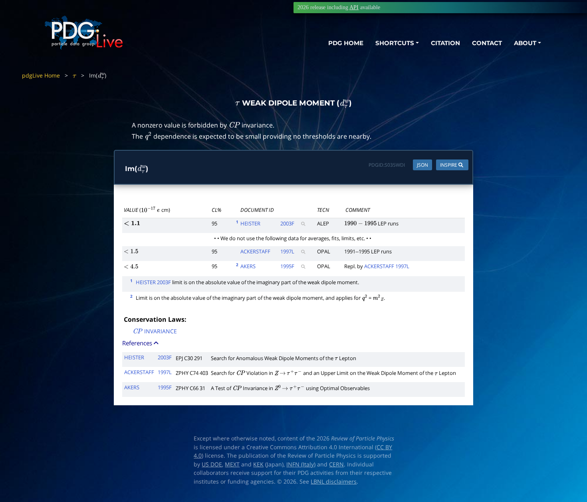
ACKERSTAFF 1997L (386, 266)
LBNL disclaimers (334, 481)
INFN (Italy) (300, 464)
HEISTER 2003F (153, 282)
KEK (258, 464)
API (354, 7)
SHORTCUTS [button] (394, 43)
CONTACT (487, 43)
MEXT (232, 464)
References (138, 343)
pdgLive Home (41, 75)
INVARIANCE (155, 332)
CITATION (445, 43)
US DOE (212, 464)
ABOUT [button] (525, 43)
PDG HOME (345, 43)
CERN (336, 464)
